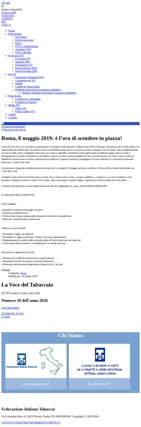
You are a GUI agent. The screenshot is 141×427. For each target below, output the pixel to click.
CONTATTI (8, 422)
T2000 (11, 114)
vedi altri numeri (10, 307)
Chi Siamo (21, 37)
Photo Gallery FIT (25, 111)
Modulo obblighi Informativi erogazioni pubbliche (49, 92)
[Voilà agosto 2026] (5, 316)
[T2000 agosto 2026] (12, 313)
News (18, 43)
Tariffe (18, 83)
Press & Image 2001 (26, 68)
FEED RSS (22, 422)
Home (11, 30)
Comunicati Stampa (25, 102)
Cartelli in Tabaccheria (27, 86)
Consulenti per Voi (25, 80)
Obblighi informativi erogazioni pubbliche (38, 89)
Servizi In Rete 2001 (26, 71)
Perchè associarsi (24, 40)
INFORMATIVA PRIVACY (45, 422)
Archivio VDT (23, 49)
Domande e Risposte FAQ (29, 77)
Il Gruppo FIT (16, 55)
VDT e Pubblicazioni (26, 46)
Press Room (14, 95)
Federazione (14, 33)
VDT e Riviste (23, 52)
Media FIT (14, 105)
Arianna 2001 (22, 61)
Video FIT (20, 108)
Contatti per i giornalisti (28, 99)
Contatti (12, 117)
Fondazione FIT (24, 64)
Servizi (12, 74)
